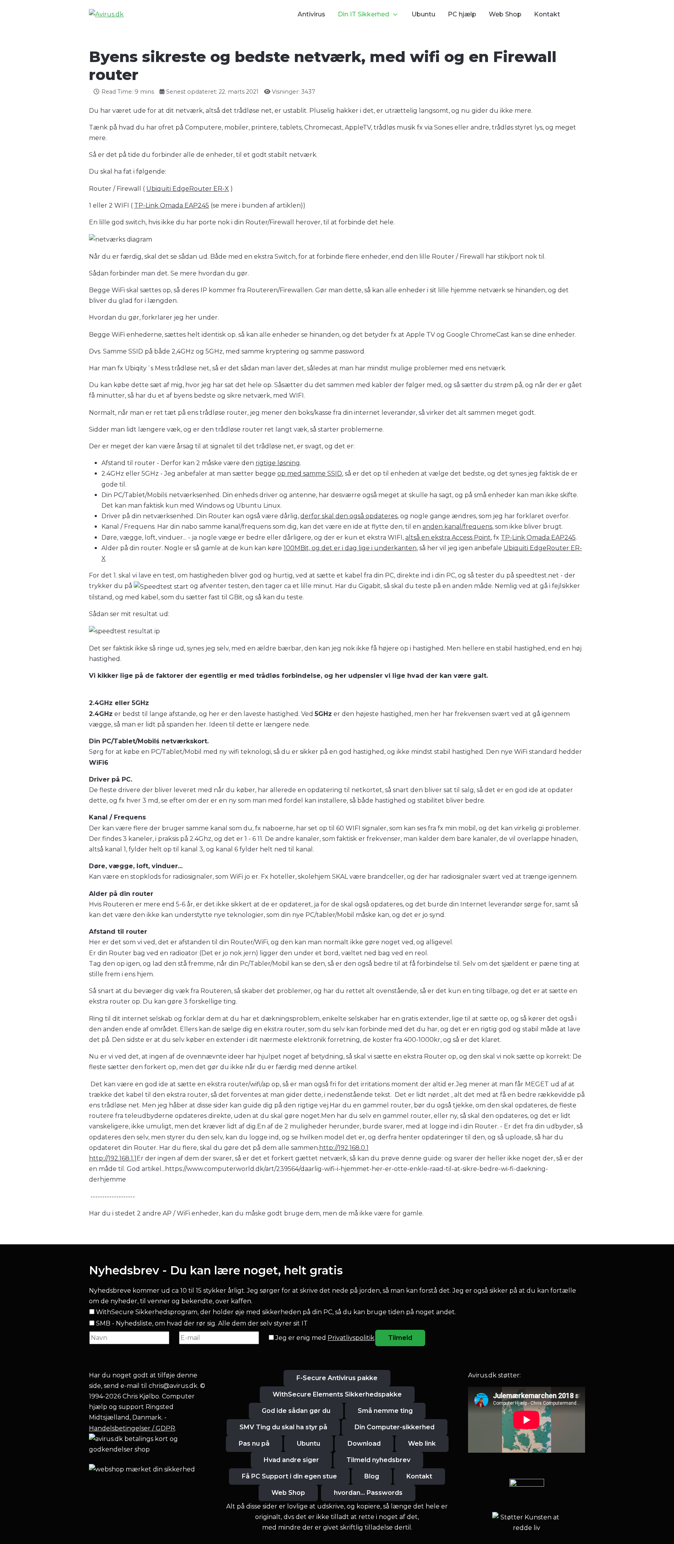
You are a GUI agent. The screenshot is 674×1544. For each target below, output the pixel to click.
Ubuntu (308, 1443)
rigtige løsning (277, 463)
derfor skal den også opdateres (348, 516)
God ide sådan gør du (296, 1410)
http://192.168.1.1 (113, 1158)
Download (364, 1443)
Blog (371, 1476)
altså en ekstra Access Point (448, 537)
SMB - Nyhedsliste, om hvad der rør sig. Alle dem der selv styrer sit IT (202, 1323)
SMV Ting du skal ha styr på (283, 1427)
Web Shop (288, 1492)
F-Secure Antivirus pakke (337, 1378)
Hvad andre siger (291, 1460)
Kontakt (419, 1476)
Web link (422, 1443)
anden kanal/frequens (457, 526)
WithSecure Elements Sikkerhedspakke (337, 1394)
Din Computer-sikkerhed (395, 1427)
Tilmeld (400, 1337)
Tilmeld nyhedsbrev (378, 1460)
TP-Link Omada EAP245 (171, 205)
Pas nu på (254, 1443)
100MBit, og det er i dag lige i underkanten (350, 548)
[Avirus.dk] (106, 14)
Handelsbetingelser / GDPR (132, 1428)
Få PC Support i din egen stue (289, 1476)
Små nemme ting (385, 1410)
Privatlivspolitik (351, 1337)
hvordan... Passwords (368, 1492)
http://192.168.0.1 (344, 1147)
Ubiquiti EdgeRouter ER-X (187, 188)
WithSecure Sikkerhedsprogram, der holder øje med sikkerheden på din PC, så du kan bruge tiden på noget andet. (276, 1312)
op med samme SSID (309, 473)
